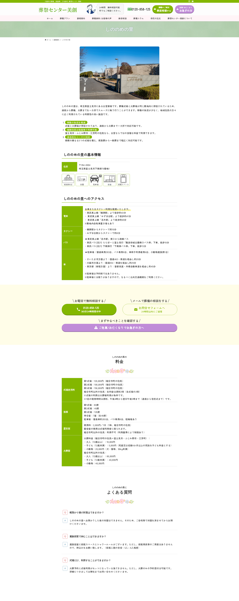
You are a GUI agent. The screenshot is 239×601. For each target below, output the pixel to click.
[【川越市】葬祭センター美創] (58, 10)
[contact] (192, 1)
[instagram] (189, 1)
